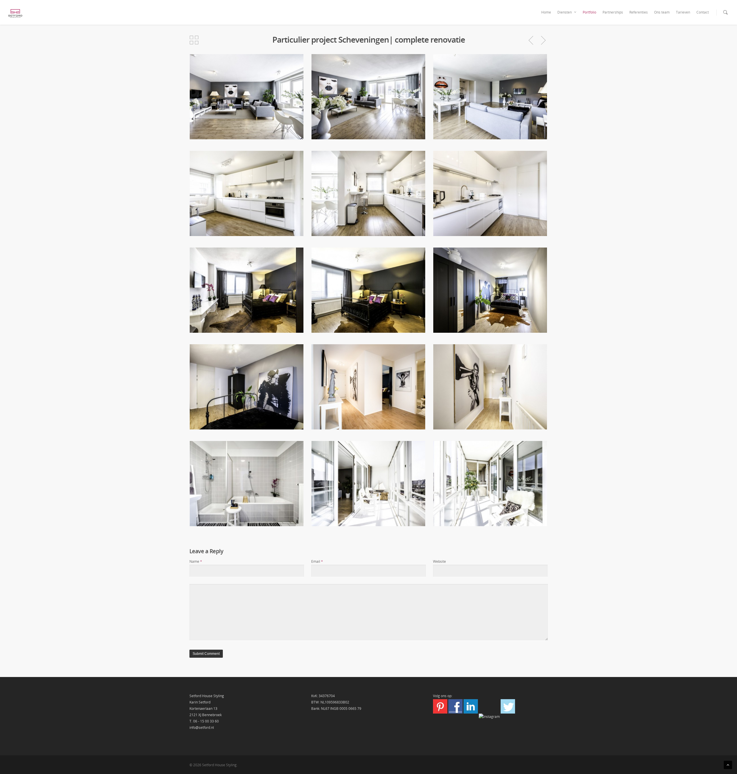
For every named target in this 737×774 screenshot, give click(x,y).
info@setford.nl (201, 727)
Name (195, 561)
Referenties (638, 12)
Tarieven (683, 12)
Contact (702, 12)
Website (439, 561)
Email (317, 561)
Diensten (564, 12)
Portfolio (589, 12)
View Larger (246, 92)
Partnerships (613, 12)
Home (546, 12)
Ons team (662, 12)
